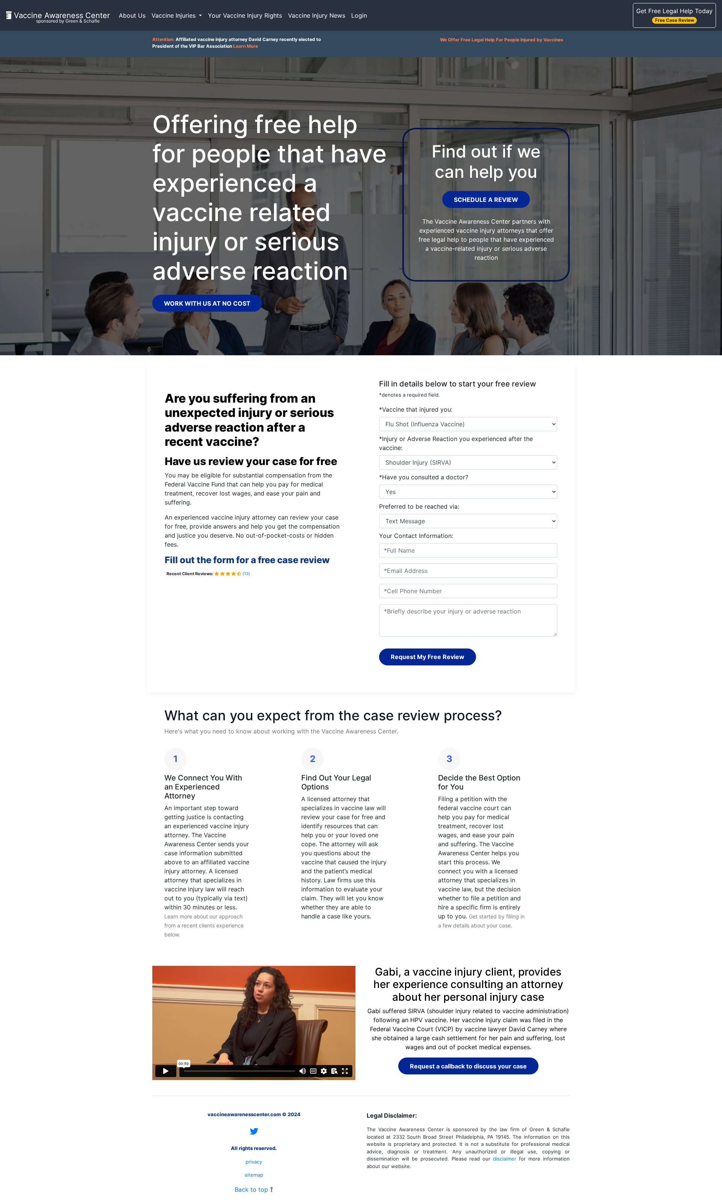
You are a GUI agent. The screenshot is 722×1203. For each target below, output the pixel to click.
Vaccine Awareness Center (61, 17)
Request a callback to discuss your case (468, 1066)
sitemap (254, 1175)
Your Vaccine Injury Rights (245, 15)
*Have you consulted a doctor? (423, 477)
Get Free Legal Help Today (674, 15)
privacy (254, 1162)
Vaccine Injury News (316, 15)
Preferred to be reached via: (419, 506)
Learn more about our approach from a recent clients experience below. (204, 925)
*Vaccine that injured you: (415, 409)
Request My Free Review (427, 657)
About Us (132, 15)
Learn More (245, 46)
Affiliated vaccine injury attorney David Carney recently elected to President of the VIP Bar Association (236, 42)
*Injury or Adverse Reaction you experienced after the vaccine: (456, 443)
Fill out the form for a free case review (247, 560)
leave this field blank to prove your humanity (403, 370)
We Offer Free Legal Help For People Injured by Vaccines (501, 39)
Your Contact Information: (416, 535)
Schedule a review (486, 199)
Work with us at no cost (207, 303)
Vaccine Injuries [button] (174, 15)
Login (359, 15)
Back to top (252, 1189)
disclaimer (504, 1159)
